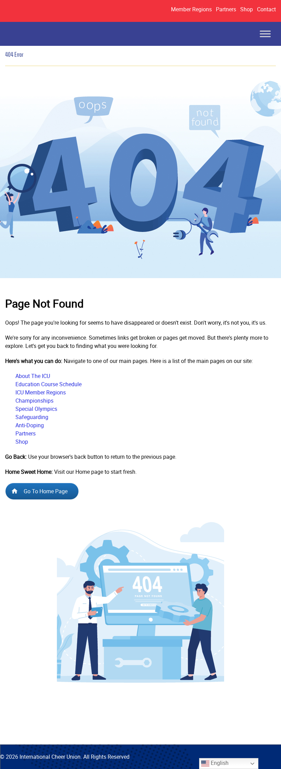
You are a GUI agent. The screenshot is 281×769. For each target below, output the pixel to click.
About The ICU (32, 376)
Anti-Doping (29, 425)
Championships (34, 400)
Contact (266, 9)
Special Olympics (36, 409)
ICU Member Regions (40, 392)
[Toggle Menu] (265, 33)
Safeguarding (31, 417)
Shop (246, 9)
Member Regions (191, 9)
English (219, 763)
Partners (226, 9)
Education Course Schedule (48, 384)
